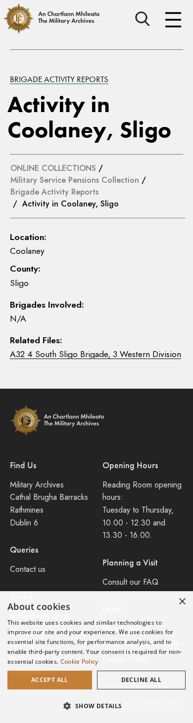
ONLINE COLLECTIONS (53, 168)
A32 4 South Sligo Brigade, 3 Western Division (95, 354)
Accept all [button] (49, 680)
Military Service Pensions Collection (74, 180)
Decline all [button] (141, 680)
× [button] (182, 601)
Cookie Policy (79, 661)
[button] (96, 706)
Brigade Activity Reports (59, 79)
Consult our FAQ (130, 582)
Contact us (28, 569)
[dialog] (96, 657)
